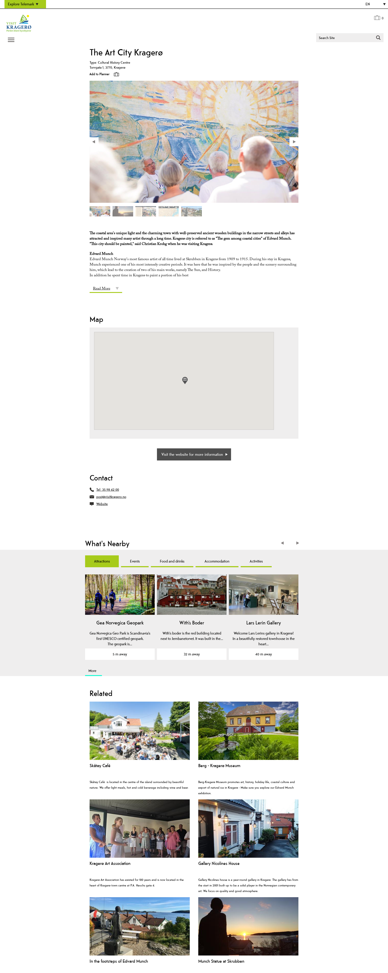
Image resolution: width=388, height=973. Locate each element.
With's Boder (191, 623)
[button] (185, 380)
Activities (256, 561)
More (92, 670)
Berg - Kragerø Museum (219, 765)
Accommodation (217, 561)
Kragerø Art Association (110, 863)
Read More (101, 289)
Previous (283, 544)
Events (135, 561)
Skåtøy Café (100, 765)
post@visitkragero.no (111, 496)
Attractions (102, 561)
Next (298, 544)
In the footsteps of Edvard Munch (119, 961)
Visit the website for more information (192, 454)
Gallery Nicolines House (219, 863)
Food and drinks (172, 561)
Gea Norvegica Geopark (120, 623)
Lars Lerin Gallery (263, 623)
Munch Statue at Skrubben (221, 961)
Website (102, 504)
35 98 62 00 (110, 489)
